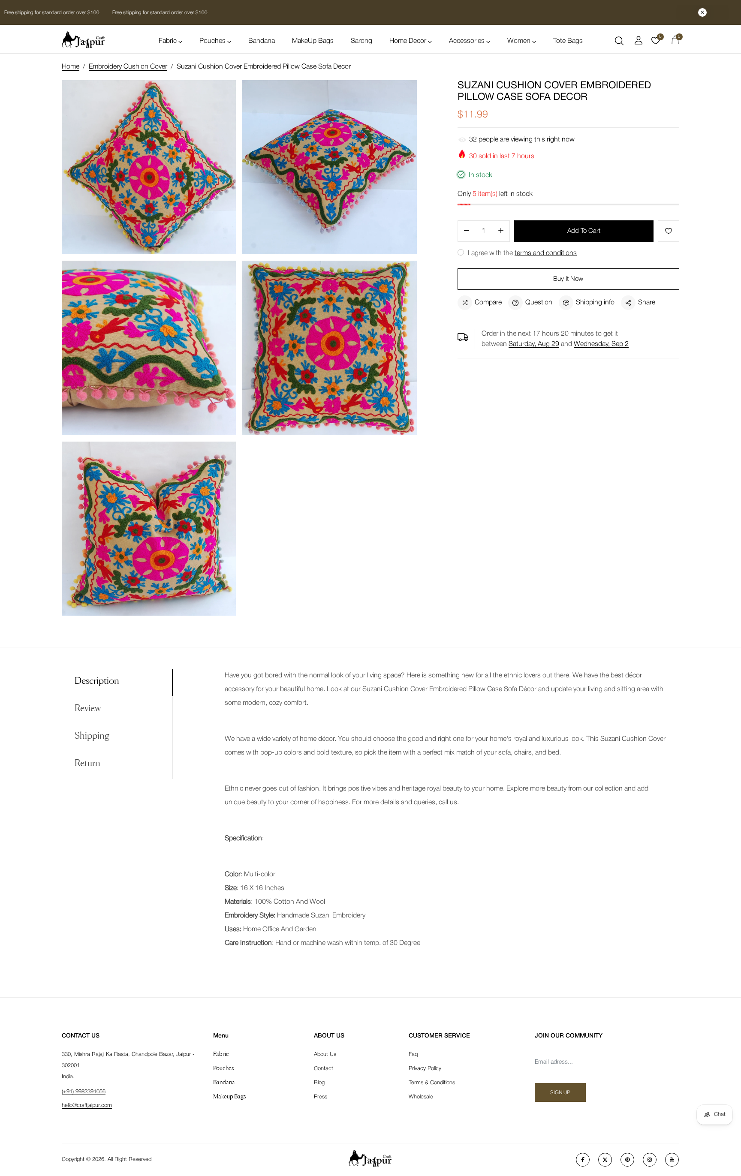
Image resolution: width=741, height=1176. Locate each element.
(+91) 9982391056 (83, 1091)
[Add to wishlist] (668, 231)
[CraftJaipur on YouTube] (672, 1160)
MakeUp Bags (313, 41)
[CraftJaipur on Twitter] (605, 1160)
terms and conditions (546, 253)
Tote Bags (568, 41)
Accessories (467, 41)
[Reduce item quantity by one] (466, 231)
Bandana (261, 41)
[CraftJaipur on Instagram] (650, 1160)
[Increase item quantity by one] (500, 231)
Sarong (361, 41)
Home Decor (407, 41)
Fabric (168, 41)
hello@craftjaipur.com (87, 1105)
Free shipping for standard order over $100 (159, 12)
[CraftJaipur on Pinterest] (627, 1160)
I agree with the (521, 253)
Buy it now (568, 279)
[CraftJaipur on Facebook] (583, 1160)
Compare (488, 303)
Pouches (212, 41)
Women (518, 41)
